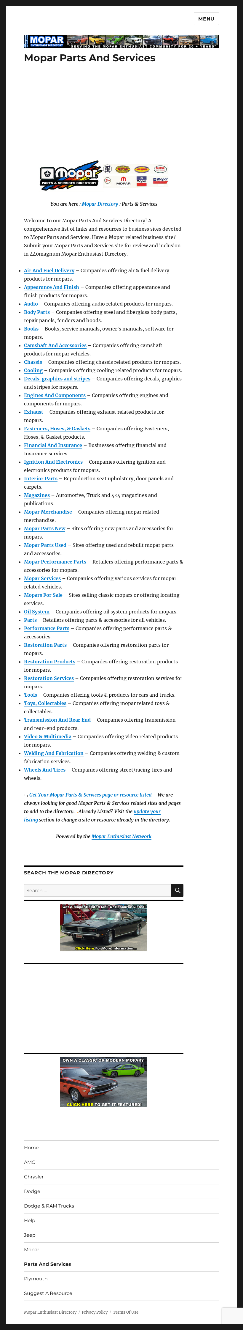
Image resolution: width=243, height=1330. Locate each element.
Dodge (32, 1191)
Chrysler (34, 1177)
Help (29, 1220)
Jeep (30, 1235)
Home (31, 1147)
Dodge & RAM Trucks (49, 1206)
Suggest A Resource (48, 1293)
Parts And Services (47, 1264)
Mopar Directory (100, 204)
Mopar (31, 1249)
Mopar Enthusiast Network (121, 836)
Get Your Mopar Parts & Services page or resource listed (90, 795)
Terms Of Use (125, 1312)
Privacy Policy (95, 1312)
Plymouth (36, 1279)
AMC (29, 1162)
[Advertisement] (105, 116)
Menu (206, 19)
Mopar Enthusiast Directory (50, 1312)
